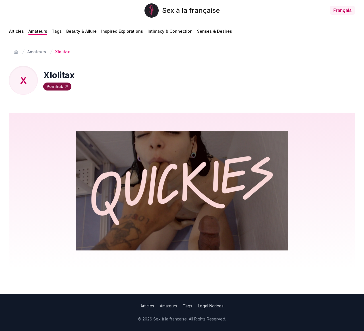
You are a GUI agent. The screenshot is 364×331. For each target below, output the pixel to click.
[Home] (16, 52)
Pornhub (55, 86)
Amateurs (37, 31)
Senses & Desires (214, 31)
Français (342, 10)
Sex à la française (191, 10)
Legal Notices (211, 305)
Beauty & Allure (81, 31)
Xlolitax (62, 51)
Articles (16, 31)
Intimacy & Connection (170, 31)
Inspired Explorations (122, 31)
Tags (57, 31)
